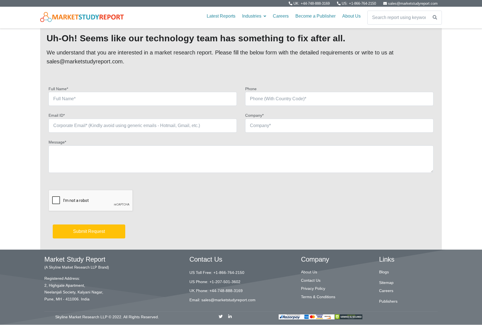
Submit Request (89, 231)
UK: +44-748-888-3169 (311, 3)
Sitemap (386, 282)
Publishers (388, 301)
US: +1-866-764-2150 (359, 3)
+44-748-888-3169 (226, 290)
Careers (281, 16)
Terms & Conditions (318, 297)
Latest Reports (221, 16)
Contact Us (310, 280)
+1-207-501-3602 (224, 281)
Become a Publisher (315, 16)
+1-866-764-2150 (228, 272)
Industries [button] (252, 16)
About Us (351, 16)
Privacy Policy (313, 288)
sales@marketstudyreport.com (412, 3)
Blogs (384, 272)
